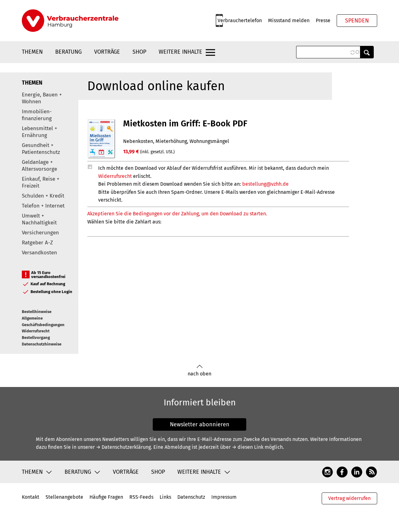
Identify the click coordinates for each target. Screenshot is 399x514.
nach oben (199, 374)
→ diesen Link (247, 447)
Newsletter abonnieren (199, 424)
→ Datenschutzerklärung (123, 447)
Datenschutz (191, 497)
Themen (32, 51)
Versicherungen (40, 232)
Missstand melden (289, 20)
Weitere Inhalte (180, 51)
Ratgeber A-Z (37, 242)
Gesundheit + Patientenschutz (41, 148)
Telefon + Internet (43, 206)
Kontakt (30, 497)
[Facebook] (342, 471)
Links (165, 497)
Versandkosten (39, 252)
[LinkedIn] (357, 471)
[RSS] (371, 471)
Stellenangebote (64, 497)
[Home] (70, 20)
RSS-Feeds (141, 497)
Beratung (68, 51)
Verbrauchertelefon (240, 20)
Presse (323, 20)
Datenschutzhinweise (41, 344)
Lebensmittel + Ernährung (39, 132)
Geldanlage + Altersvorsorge (39, 165)
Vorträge (107, 51)
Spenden (357, 20)
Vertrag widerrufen (349, 498)
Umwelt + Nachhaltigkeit (39, 219)
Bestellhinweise (36, 311)
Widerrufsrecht (36, 331)
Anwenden (367, 52)
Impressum (224, 497)
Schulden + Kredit (43, 196)
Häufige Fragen (106, 497)
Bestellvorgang (36, 337)
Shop (139, 51)
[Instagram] (327, 471)
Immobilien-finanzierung (37, 115)
